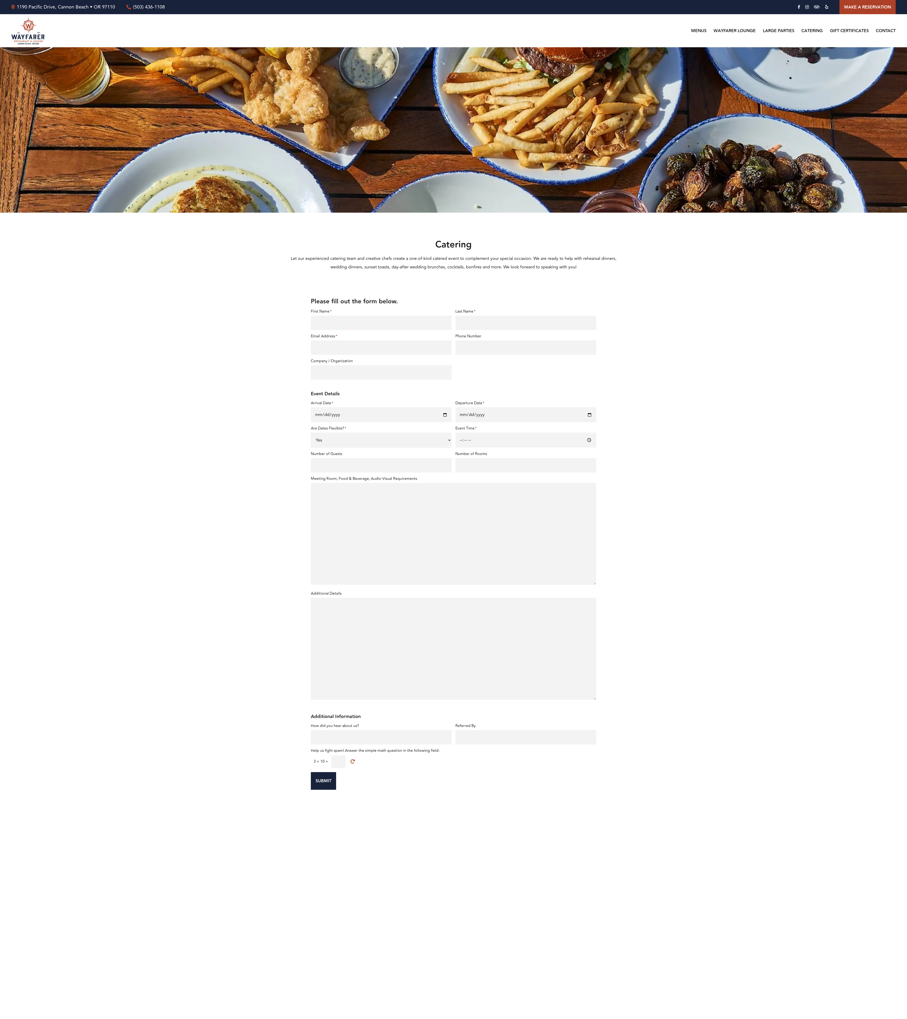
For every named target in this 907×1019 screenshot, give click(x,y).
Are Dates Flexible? (328, 428)
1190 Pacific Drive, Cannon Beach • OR (66, 7)
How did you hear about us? (335, 725)
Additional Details (326, 593)
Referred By (465, 725)
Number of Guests (326, 453)
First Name (321, 311)
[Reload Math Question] (352, 761)
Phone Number (468, 336)
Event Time (466, 428)
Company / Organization (332, 361)
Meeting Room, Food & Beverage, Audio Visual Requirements (364, 478)
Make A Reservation (867, 7)
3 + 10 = (321, 761)
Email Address (324, 336)
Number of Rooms (471, 453)
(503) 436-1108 (149, 7)
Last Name (465, 311)
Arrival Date (322, 403)
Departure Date (469, 403)
